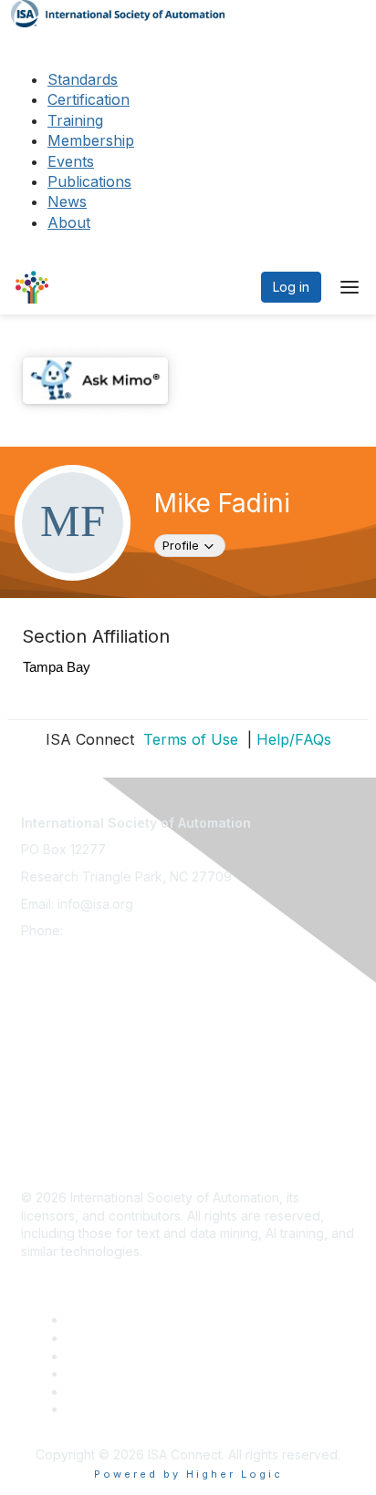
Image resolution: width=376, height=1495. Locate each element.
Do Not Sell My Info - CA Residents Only (141, 1125)
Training (75, 120)
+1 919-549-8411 (115, 930)
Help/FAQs (293, 739)
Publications (89, 181)
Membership (90, 140)
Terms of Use (188, 739)
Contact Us (54, 990)
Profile (193, 544)
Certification (88, 99)
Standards (82, 79)
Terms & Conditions (79, 1071)
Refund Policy (63, 1098)
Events (70, 161)
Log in (291, 286)
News (67, 201)
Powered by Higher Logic (188, 1474)
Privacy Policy (63, 1044)
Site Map (47, 1152)
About (68, 222)
